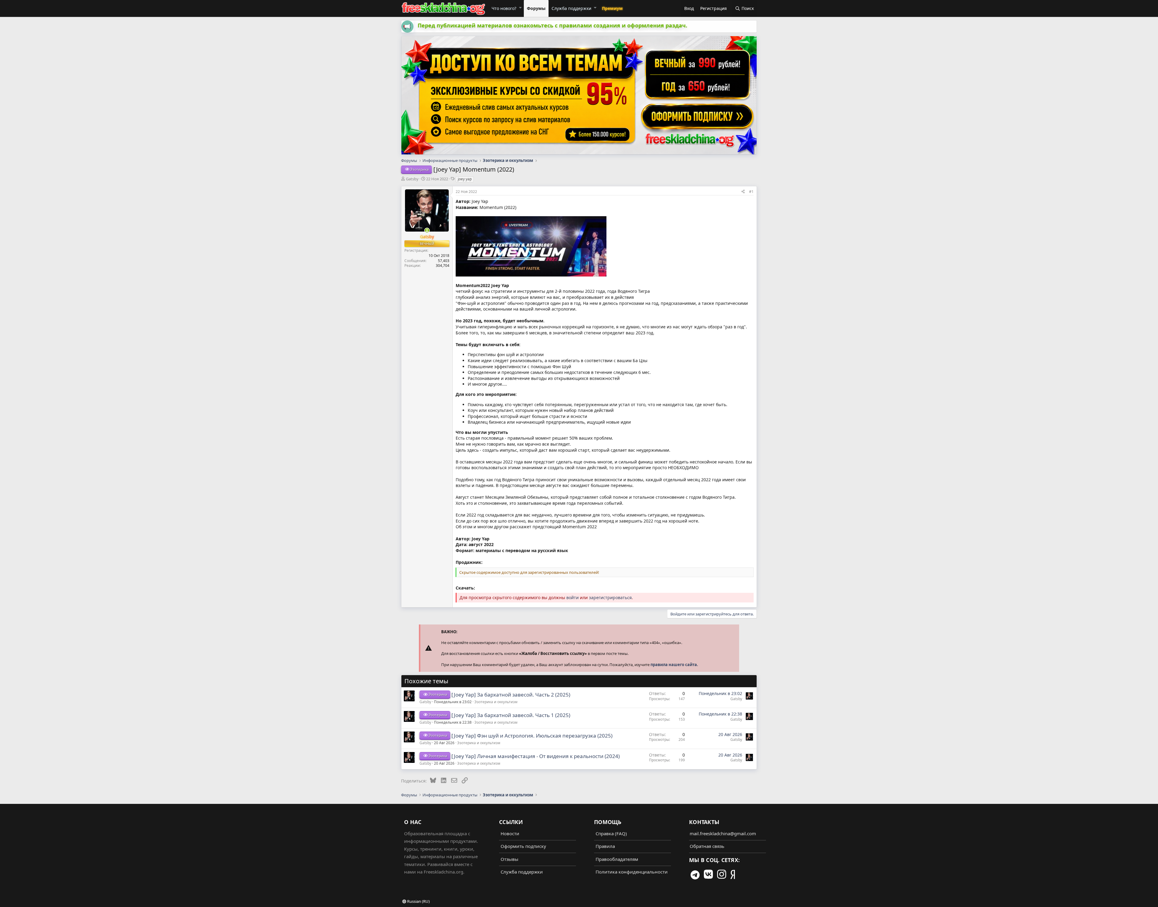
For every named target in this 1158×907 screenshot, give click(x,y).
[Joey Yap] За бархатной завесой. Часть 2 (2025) (510, 694)
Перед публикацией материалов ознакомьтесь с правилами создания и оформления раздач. (552, 25)
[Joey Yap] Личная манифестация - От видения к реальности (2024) (535, 756)
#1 (751, 191)
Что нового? (504, 8)
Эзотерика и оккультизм (495, 701)
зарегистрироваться (610, 597)
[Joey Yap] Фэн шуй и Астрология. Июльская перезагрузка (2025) (531, 735)
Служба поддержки (571, 8)
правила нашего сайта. (674, 664)
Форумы (536, 8)
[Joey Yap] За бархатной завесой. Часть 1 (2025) (510, 715)
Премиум (612, 8)
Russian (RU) (418, 901)
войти (572, 597)
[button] (520, 7)
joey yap (465, 179)
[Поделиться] (743, 191)
